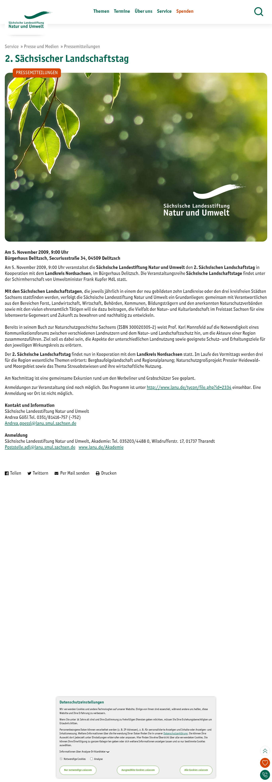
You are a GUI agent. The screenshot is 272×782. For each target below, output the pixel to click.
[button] (258, 12)
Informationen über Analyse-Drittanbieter (83, 751)
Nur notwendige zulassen (78, 770)
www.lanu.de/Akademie (101, 447)
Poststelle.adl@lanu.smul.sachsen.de (40, 447)
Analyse (98, 759)
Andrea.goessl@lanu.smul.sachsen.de (40, 423)
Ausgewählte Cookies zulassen (138, 770)
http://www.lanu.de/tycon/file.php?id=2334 (189, 387)
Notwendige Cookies (74, 759)
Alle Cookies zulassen (196, 770)
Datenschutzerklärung (175, 733)
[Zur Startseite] (26, 23)
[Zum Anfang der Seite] (265, 751)
